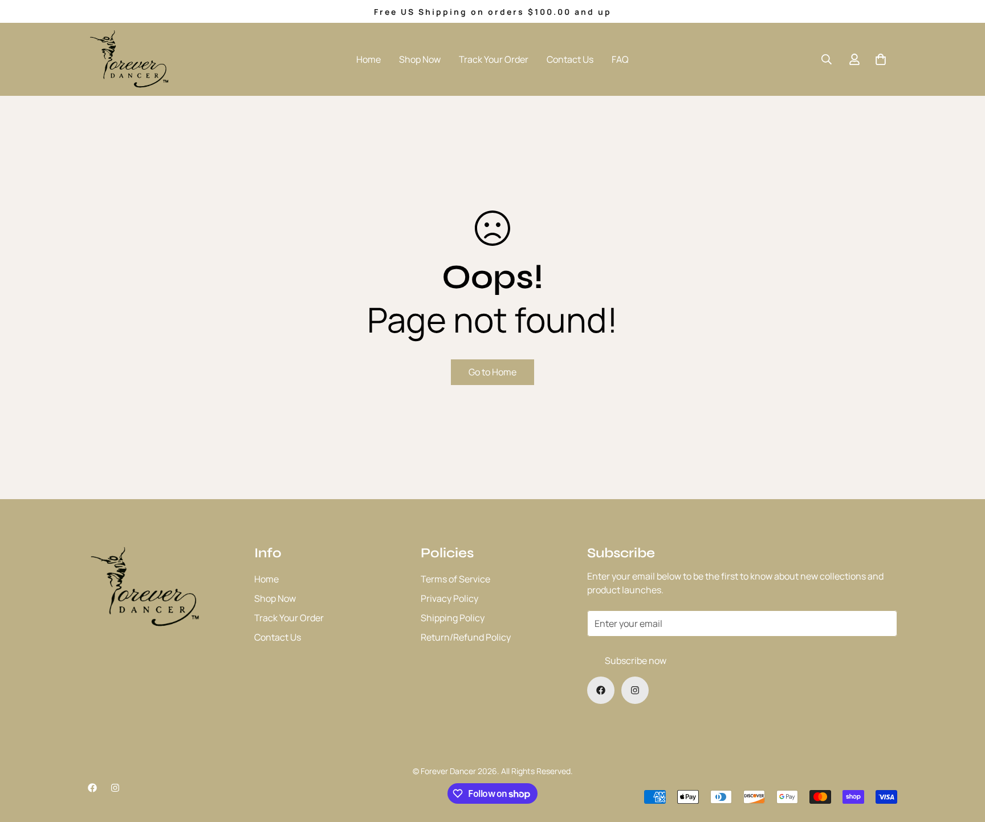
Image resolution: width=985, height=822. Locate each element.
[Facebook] (600, 690)
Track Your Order (493, 59)
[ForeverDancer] (129, 59)
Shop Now (420, 59)
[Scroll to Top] (963, 760)
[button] (881, 59)
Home (368, 59)
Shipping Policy (453, 618)
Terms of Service (455, 579)
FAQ (620, 59)
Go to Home (492, 372)
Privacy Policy (449, 598)
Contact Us (570, 59)
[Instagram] (635, 690)
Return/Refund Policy (466, 637)
